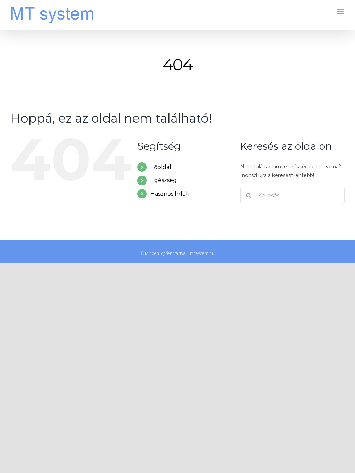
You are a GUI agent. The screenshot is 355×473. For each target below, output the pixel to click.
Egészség (163, 180)
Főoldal (160, 167)
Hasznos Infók (169, 193)
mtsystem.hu (202, 253)
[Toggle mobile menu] (341, 11)
